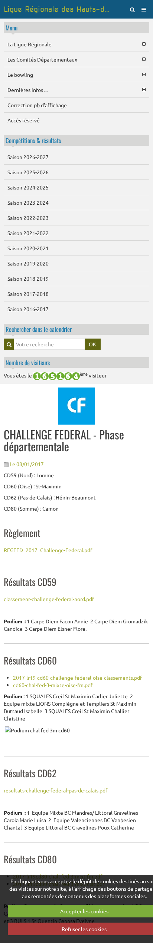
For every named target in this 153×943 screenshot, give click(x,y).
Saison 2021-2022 (28, 233)
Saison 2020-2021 (28, 248)
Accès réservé (23, 120)
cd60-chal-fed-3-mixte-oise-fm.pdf (52, 685)
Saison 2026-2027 (28, 157)
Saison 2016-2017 (28, 309)
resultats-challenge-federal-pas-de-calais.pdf (55, 790)
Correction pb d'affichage (37, 105)
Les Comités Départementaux (42, 59)
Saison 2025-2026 (28, 172)
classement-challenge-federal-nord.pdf (49, 599)
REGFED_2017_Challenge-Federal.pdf (48, 550)
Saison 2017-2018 (28, 293)
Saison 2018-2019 (28, 278)
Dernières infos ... (27, 89)
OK (92, 344)
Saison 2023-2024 (28, 202)
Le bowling (20, 74)
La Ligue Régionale (29, 44)
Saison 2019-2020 (28, 263)
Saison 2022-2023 (28, 217)
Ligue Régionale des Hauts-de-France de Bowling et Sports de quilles (57, 9)
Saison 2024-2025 (28, 187)
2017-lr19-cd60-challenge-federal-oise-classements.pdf (77, 677)
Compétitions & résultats (33, 140)
